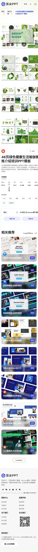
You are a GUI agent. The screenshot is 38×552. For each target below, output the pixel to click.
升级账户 (4, 505)
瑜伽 (23, 198)
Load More (28, 233)
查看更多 (11, 203)
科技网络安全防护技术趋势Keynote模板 (20, 285)
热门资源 (4, 520)
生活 (4, 203)
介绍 (4, 198)
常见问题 (4, 502)
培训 (30, 198)
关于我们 (4, 517)
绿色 (10, 198)
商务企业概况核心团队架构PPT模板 (17, 423)
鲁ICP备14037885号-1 (30, 493)
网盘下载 (12, 219)
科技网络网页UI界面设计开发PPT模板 (18, 396)
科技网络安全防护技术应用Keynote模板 (20, 313)
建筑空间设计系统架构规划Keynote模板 (20, 340)
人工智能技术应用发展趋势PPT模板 (17, 451)
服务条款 (21, 509)
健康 (17, 198)
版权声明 (21, 502)
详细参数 (4, 177)
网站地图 (4, 524)
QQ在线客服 (10, 544)
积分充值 (4, 509)
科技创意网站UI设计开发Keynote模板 (18, 368)
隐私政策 (21, 505)
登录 (25, 4)
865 (33, 151)
